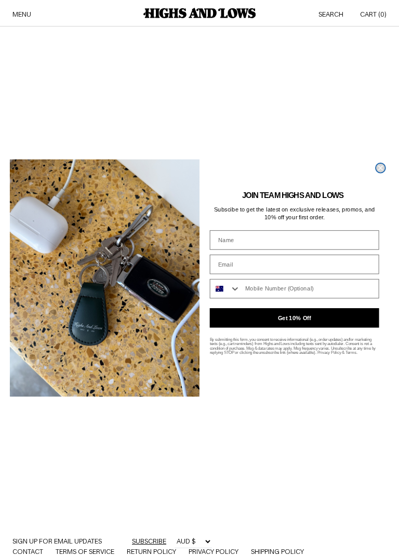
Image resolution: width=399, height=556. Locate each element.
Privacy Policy (329, 353)
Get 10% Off (294, 318)
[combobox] (225, 289)
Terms (350, 353)
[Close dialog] (380, 168)
